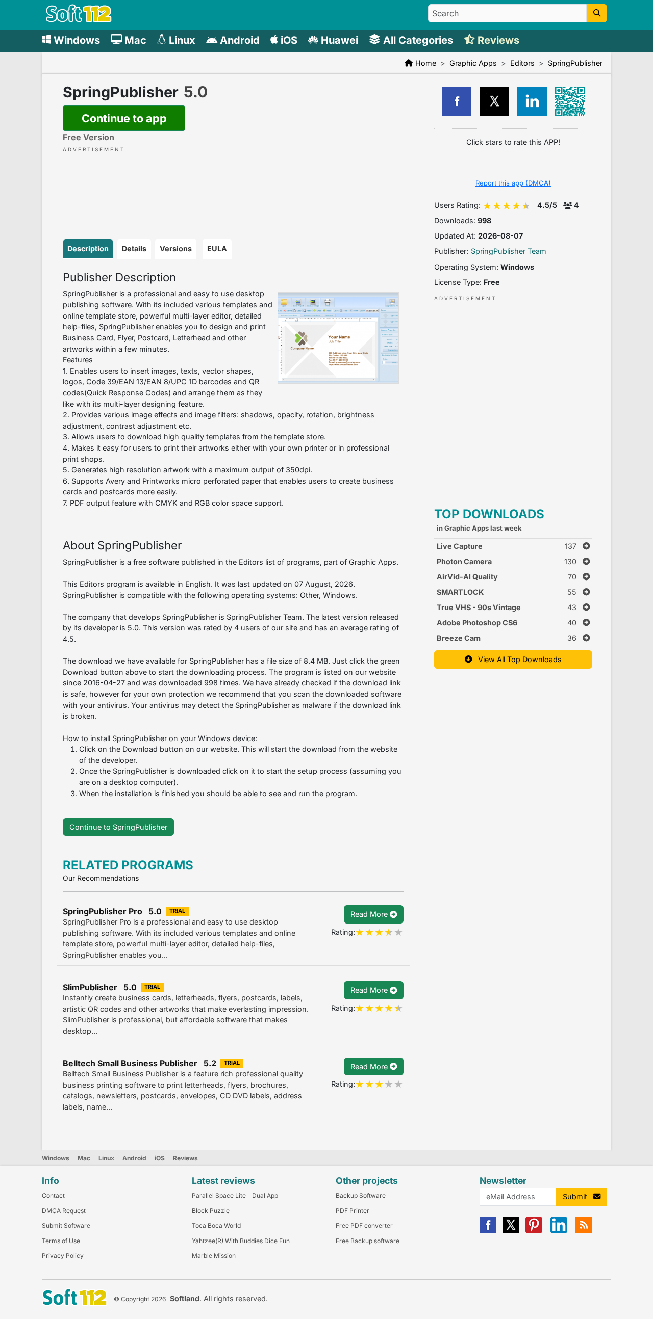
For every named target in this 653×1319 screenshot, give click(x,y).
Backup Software (361, 1195)
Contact (53, 1195)
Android (134, 1158)
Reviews (185, 1158)
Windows (55, 1158)
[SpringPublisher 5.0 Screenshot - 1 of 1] (338, 338)
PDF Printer (352, 1211)
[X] (511, 1231)
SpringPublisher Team (508, 251)
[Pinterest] (533, 1231)
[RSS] (583, 1231)
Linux (106, 1158)
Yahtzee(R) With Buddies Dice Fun (241, 1241)
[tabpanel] (233, 535)
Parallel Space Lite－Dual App (235, 1195)
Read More (370, 914)
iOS (160, 1158)
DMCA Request (64, 1211)
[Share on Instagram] (532, 101)
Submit (578, 1196)
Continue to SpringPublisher (118, 827)
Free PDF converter (364, 1225)
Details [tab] (134, 248)
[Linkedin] (558, 1231)
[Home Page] (79, 19)
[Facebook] (488, 1231)
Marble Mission (214, 1255)
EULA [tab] (217, 248)
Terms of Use (61, 1241)
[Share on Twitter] (494, 101)
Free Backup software (367, 1241)
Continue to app (124, 118)
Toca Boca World (216, 1225)
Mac (84, 1158)
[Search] (597, 13)
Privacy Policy (63, 1255)
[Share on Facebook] (456, 101)
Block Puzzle (211, 1211)
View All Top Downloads (517, 659)
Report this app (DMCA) (513, 183)
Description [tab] (88, 248)
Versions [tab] (176, 248)
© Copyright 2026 (140, 1299)
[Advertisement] (233, 185)
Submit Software (66, 1225)
